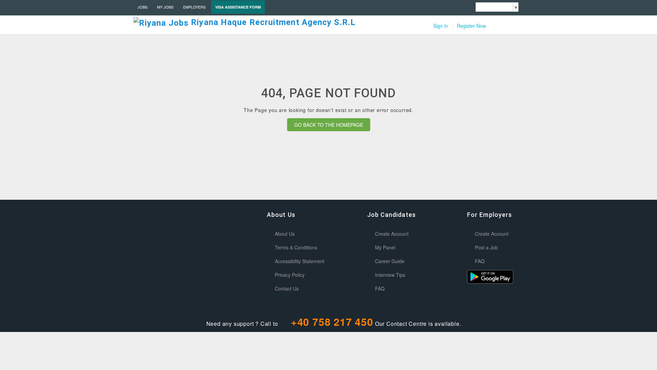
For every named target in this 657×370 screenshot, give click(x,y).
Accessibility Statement (299, 261)
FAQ (380, 288)
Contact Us (287, 288)
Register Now (471, 25)
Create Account (392, 233)
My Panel (385, 247)
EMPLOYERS (194, 7)
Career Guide (389, 261)
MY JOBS (165, 7)
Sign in (440, 25)
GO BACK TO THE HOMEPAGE (328, 124)
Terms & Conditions (296, 247)
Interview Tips (390, 274)
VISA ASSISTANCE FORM (238, 7)
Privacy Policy (290, 274)
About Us (285, 233)
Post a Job (486, 247)
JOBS (142, 7)
